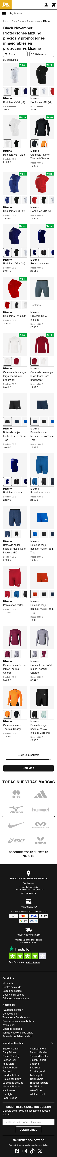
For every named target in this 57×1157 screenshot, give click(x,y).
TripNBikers (36, 1086)
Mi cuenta (8, 983)
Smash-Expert (38, 1060)
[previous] (2, 817)
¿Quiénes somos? (13, 1010)
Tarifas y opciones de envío (18, 1032)
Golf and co (9, 1071)
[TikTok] (32, 1151)
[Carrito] (53, 4)
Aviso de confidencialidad (17, 1036)
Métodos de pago (12, 1029)
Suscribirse (28, 1130)
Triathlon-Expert (39, 1082)
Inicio (5, 21)
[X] (39, 1151)
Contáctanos (28, 883)
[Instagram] (24, 1151)
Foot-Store (8, 1063)
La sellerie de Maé (13, 1082)
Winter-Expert (37, 1094)
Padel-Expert (10, 1098)
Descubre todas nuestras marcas (28, 854)
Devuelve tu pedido (28, 942)
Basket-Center (11, 1048)
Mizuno (7, 98)
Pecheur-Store (38, 1048)
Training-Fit (36, 1075)
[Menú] (4, 13)
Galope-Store (10, 1067)
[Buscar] (11, 13)
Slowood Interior (39, 1056)
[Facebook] (17, 1151)
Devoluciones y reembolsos (18, 1021)
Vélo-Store (36, 1090)
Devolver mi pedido (13, 994)
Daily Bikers (9, 1052)
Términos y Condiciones (16, 1017)
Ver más (28, 768)
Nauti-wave (9, 1090)
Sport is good (37, 1071)
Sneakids (35, 1067)
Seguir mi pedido (12, 991)
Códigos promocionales (16, 998)
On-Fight (7, 1094)
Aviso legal (9, 1025)
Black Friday (18, 21)
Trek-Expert (36, 1079)
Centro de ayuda (12, 987)
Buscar (18, 13)
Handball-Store (11, 1075)
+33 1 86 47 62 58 (28, 893)
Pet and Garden (39, 1052)
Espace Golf (9, 1060)
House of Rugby (12, 1079)
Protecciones (33, 21)
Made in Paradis (12, 1086)
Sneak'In (35, 1063)
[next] (55, 817)
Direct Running (11, 1056)
